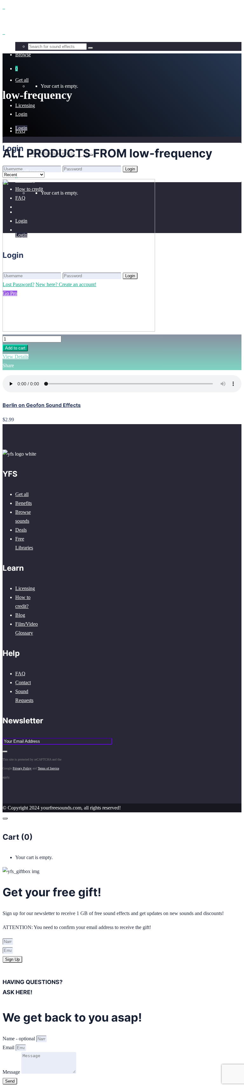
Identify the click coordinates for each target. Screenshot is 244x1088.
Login (21, 114)
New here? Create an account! (66, 177)
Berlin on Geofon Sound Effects (42, 405)
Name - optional (19, 1038)
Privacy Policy (22, 768)
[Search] (90, 48)
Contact (23, 682)
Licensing (25, 588)
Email (9, 1047)
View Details (16, 356)
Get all (22, 494)
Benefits (23, 503)
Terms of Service (48, 768)
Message (12, 1072)
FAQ (20, 673)
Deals (21, 530)
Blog (20, 615)
